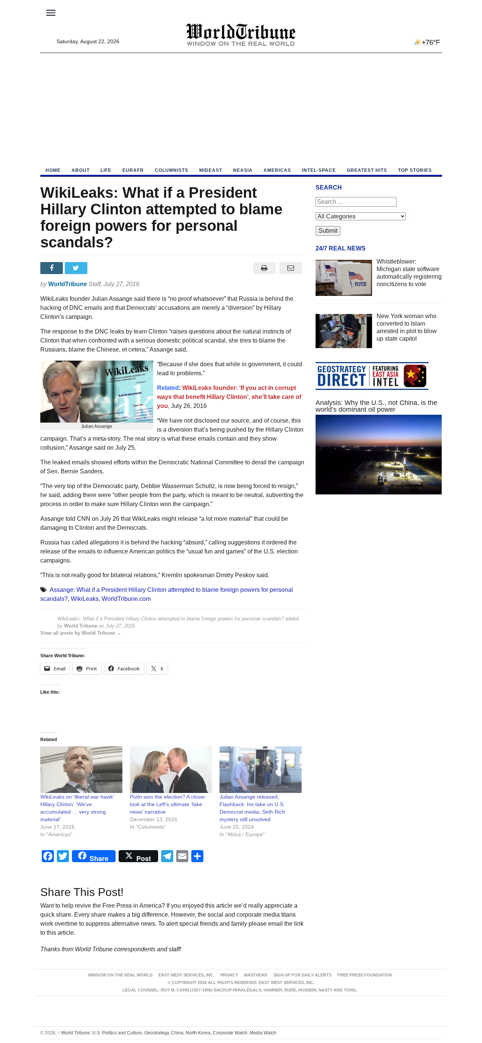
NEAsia (243, 170)
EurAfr (133, 170)
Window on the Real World (120, 975)
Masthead (255, 975)
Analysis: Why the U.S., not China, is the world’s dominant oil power (376, 406)
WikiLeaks (85, 599)
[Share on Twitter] (77, 268)
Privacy (229, 975)
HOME (53, 170)
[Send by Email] (291, 268)
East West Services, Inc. (186, 975)
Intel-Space (319, 170)
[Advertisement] (241, 109)
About (81, 170)
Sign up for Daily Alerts (302, 975)
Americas (277, 170)
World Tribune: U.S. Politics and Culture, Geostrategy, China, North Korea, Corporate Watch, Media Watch (167, 1032)
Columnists (171, 170)
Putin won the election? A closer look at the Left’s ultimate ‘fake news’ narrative (167, 804)
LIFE (106, 170)
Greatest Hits (367, 170)
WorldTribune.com (126, 599)
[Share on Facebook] (52, 268)
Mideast (210, 170)
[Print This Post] (264, 268)
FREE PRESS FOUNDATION (364, 975)
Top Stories (415, 170)
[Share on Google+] (101, 268)
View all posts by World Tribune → (80, 633)
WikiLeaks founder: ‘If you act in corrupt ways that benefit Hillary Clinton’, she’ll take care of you (229, 397)
